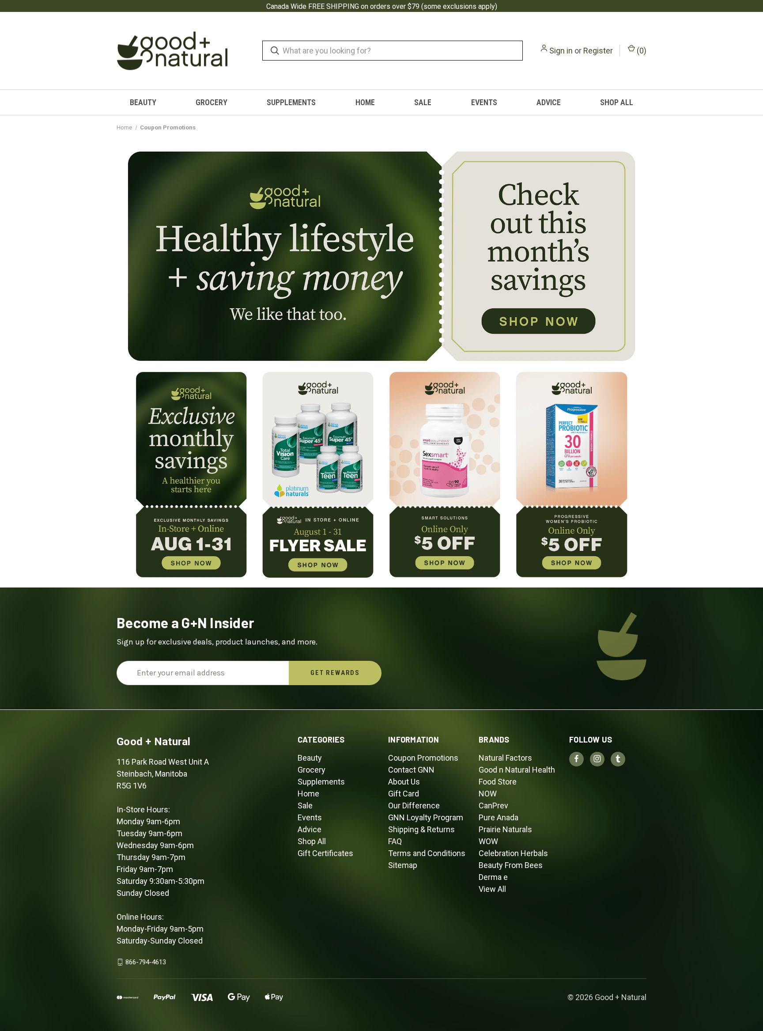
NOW (488, 793)
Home (365, 102)
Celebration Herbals (513, 853)
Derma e (493, 877)
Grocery (211, 102)
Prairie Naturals (505, 829)
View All (492, 889)
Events (484, 102)
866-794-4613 (145, 962)
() (640, 50)
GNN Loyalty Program (425, 817)
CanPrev (493, 805)
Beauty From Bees (511, 865)
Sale (422, 102)
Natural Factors (505, 757)
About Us (404, 781)
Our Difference (414, 805)
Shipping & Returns (421, 829)
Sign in (561, 50)
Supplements (291, 102)
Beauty (143, 102)
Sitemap (402, 865)
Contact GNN (411, 769)
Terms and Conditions (426, 853)
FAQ (395, 841)
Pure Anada (498, 817)
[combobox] (392, 51)
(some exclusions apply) (459, 6)
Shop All (616, 102)
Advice (548, 102)
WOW (488, 841)
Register (598, 50)
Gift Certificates (325, 853)
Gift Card (403, 793)
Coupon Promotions (423, 757)
